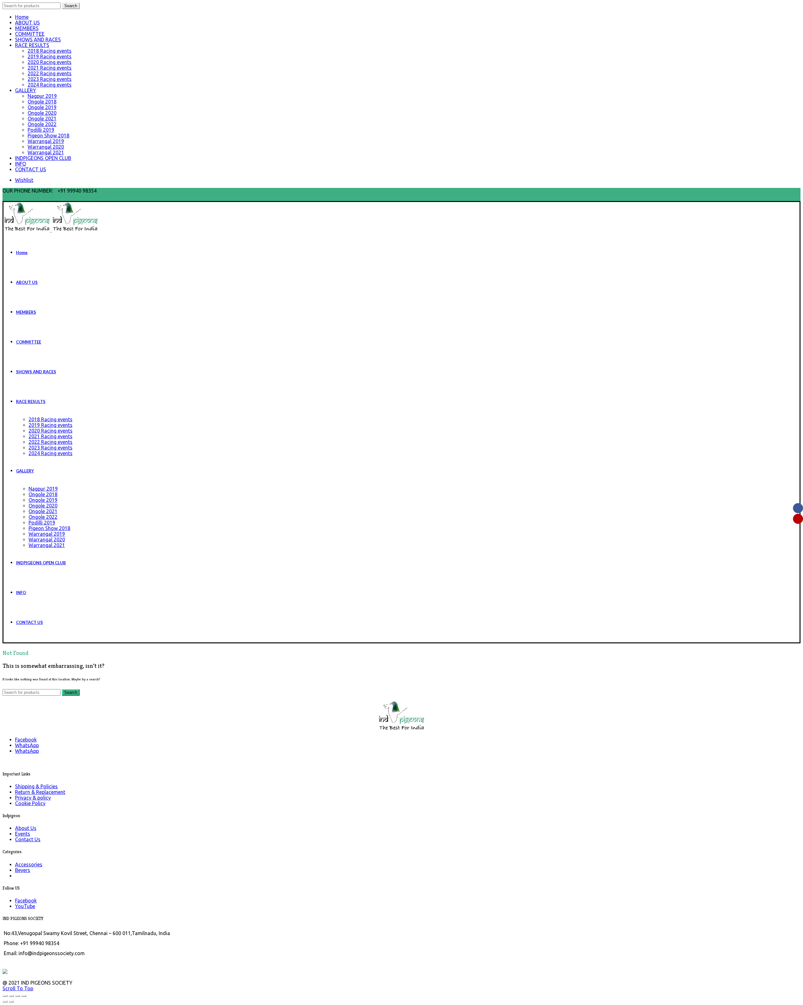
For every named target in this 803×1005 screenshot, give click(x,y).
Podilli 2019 (41, 130)
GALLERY (25, 90)
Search (70, 5)
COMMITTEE (30, 34)
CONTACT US (30, 169)
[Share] (11, 996)
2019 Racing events (50, 56)
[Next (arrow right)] (11, 1001)
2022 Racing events (50, 73)
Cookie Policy (30, 803)
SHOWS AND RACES (38, 39)
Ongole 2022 (42, 124)
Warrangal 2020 (46, 147)
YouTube (25, 906)
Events (22, 834)
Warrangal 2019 (46, 141)
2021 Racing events (50, 68)
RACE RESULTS (32, 45)
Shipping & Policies (36, 786)
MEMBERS (27, 28)
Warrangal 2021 (46, 152)
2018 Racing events (50, 51)
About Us (25, 828)
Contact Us (27, 839)
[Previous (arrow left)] (5, 1001)
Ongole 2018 (42, 101)
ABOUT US (27, 22)
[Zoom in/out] (23, 996)
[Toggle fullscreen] (17, 996)
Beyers (22, 870)
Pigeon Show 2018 (48, 135)
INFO (20, 164)
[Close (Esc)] (5, 996)
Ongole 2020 (42, 113)
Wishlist (24, 180)
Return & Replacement (40, 792)
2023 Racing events (50, 79)
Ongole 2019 (42, 107)
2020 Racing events (50, 62)
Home (22, 17)
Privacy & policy (33, 797)
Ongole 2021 (42, 118)
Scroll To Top (18, 988)
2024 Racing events (50, 85)
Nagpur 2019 (42, 96)
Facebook (26, 900)
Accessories (28, 864)
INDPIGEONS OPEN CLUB (43, 158)
